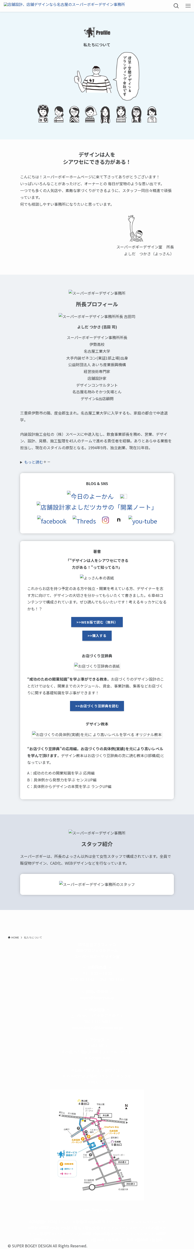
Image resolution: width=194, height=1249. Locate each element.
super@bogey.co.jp (97, 997)
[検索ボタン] (176, 6)
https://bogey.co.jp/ (97, 1209)
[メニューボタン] (188, 6)
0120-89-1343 (82, 979)
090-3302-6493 (97, 1021)
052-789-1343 (112, 979)
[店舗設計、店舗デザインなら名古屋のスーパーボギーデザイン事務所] (64, 6)
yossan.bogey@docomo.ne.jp (97, 1027)
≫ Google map (97, 1057)
